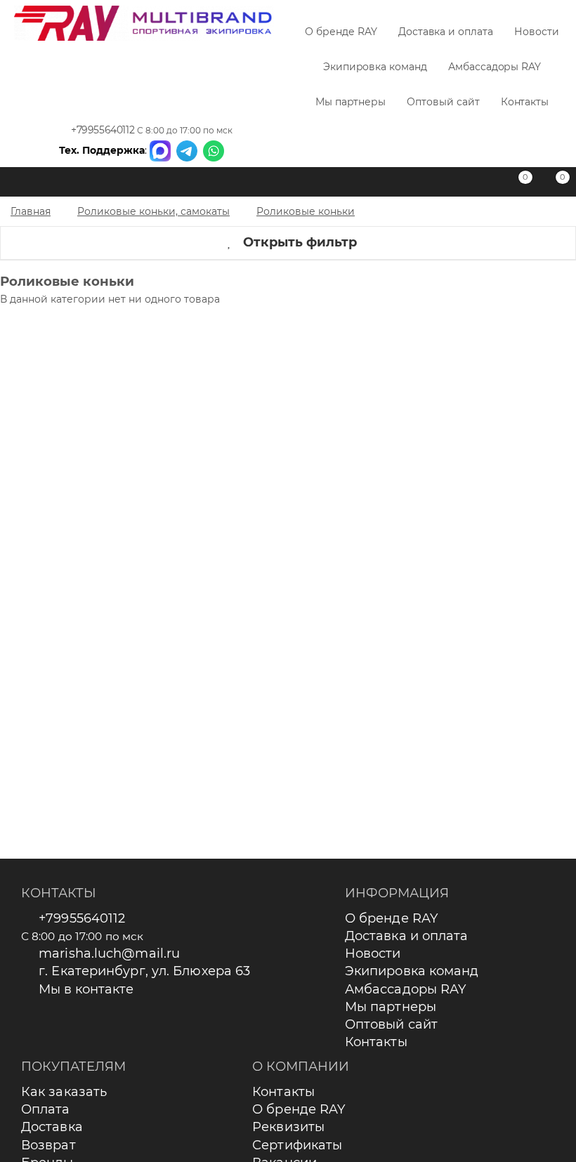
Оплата (45, 1109)
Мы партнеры (350, 101)
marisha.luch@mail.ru (109, 953)
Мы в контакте (86, 989)
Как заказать (64, 1092)
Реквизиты (288, 1127)
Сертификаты (297, 1145)
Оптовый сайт (443, 101)
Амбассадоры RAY (494, 66)
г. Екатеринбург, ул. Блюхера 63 (144, 971)
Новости (536, 31)
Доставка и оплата (445, 31)
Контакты (525, 101)
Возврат (48, 1145)
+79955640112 (102, 130)
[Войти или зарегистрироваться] (481, 184)
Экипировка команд (375, 66)
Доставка (52, 1127)
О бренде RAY (341, 31)
